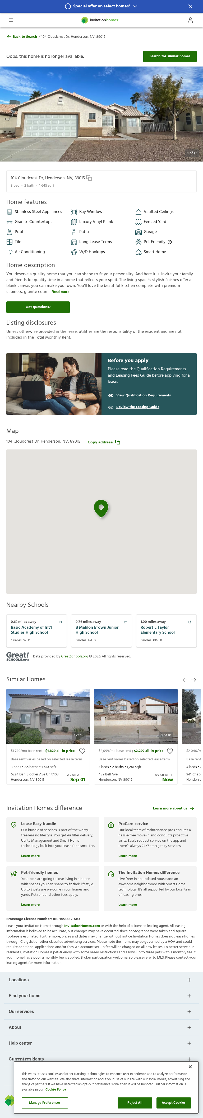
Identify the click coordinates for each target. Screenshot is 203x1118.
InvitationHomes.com (82, 926)
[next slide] (193, 680)
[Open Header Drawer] (11, 20)
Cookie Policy (55, 1089)
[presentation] (48, 737)
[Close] (190, 1067)
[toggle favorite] (82, 751)
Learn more (30, 855)
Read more (60, 292)
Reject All (134, 1103)
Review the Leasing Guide (137, 407)
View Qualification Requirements (143, 395)
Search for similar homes (170, 56)
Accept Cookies (174, 1103)
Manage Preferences (45, 1103)
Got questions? (38, 307)
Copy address (100, 442)
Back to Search (25, 37)
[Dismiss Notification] (190, 6)
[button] (101, 6)
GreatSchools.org (74, 656)
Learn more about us (170, 809)
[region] (106, 1087)
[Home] (100, 20)
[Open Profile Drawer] (190, 20)
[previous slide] (185, 680)
